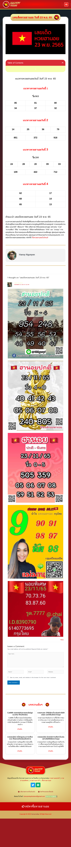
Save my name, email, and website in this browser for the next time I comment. (33, 677)
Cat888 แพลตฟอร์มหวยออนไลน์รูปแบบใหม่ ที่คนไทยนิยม (20, 713)
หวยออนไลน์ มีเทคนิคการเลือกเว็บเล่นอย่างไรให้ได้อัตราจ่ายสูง (51, 738)
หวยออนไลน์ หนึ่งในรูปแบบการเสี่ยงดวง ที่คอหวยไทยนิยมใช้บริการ (20, 738)
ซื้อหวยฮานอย (46, 780)
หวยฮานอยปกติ (54, 778)
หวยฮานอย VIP (35, 780)
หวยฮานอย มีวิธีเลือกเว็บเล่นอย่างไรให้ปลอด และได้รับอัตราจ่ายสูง (51, 713)
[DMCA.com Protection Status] (51, 796)
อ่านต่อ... (20, 729)
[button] (66, 4)
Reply (62, 640)
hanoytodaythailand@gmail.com (34, 796)
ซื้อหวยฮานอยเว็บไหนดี (40, 237)
